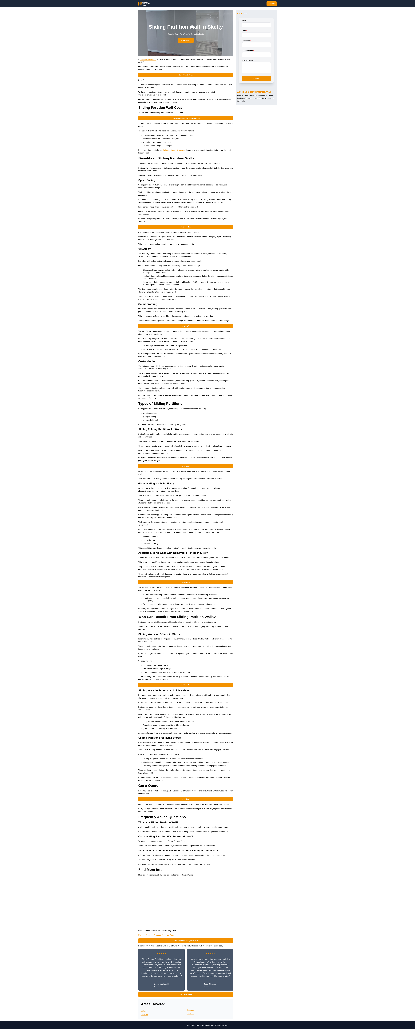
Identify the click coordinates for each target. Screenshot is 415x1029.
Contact (272, 4)
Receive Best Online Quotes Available (186, 118)
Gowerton (157, 935)
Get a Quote (184, 40)
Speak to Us (185, 326)
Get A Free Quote (186, 994)
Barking (173, 935)
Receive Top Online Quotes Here (186, 941)
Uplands (141, 935)
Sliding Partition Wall (148, 59)
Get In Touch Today (186, 75)
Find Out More (186, 227)
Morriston (165, 935)
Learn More (186, 582)
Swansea (149, 935)
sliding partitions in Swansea (174, 150)
